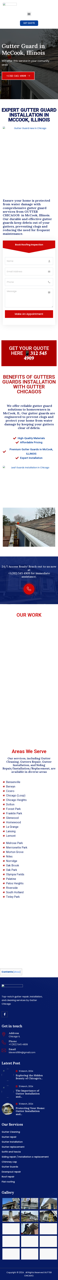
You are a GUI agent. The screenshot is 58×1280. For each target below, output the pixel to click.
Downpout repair (11, 1171)
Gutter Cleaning (11, 1132)
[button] (29, 14)
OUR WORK (29, 615)
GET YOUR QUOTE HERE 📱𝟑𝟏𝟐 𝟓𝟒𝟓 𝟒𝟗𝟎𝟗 (29, 353)
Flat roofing (8, 1181)
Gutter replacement (13, 1146)
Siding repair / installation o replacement (25, 1156)
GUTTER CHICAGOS (20, 213)
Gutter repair (9, 1137)
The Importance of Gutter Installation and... (28, 1093)
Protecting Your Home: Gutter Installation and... (30, 1111)
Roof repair (8, 1176)
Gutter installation (12, 1141)
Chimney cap (9, 1161)
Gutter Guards (10, 1166)
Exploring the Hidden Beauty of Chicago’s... (29, 1077)
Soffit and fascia (11, 1151)
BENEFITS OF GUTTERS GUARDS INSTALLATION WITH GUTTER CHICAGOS (29, 384)
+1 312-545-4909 (16, 75)
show (17, 971)
